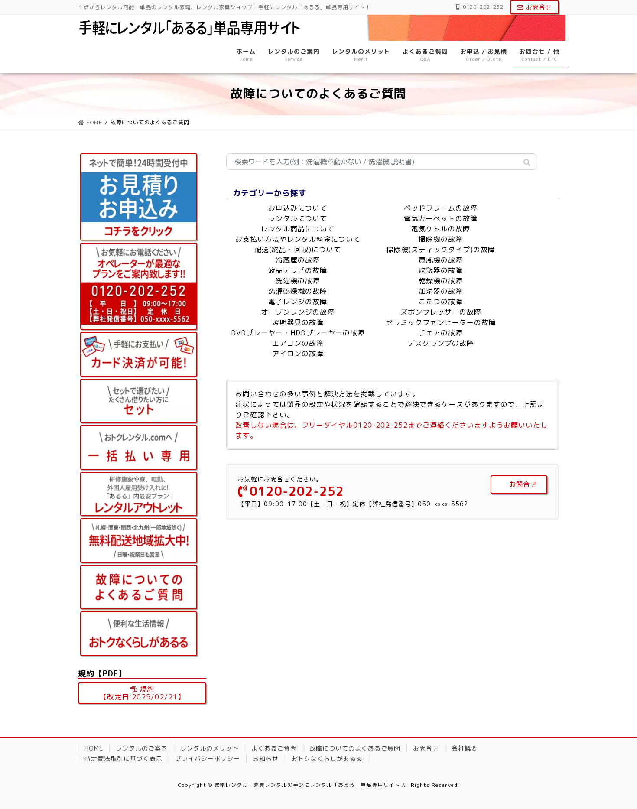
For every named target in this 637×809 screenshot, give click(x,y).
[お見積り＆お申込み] (138, 196)
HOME (93, 748)
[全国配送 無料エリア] (138, 540)
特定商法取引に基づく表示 (123, 758)
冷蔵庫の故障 (298, 260)
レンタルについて (297, 218)
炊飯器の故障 (441, 270)
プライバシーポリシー (207, 758)
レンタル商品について (298, 229)
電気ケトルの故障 (440, 229)
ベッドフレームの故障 (441, 208)
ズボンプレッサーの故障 (440, 312)
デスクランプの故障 (441, 343)
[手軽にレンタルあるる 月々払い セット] (138, 401)
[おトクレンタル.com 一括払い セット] (138, 447)
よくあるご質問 (274, 748)
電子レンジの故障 (297, 301)
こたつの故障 (441, 301)
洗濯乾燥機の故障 (297, 291)
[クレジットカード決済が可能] (138, 354)
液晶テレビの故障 (297, 270)
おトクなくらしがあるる (327, 758)
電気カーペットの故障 (441, 218)
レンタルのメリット (209, 748)
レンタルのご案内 (142, 748)
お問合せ (539, 7)
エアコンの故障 (298, 343)
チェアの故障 (441, 333)
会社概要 (465, 748)
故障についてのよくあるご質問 (354, 748)
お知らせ (266, 758)
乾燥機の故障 (441, 281)
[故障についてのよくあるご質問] (138, 587)
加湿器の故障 (441, 291)
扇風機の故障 (441, 260)
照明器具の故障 (298, 322)
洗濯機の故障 (298, 281)
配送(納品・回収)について (297, 249)
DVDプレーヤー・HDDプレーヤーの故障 (298, 333)
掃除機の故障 (441, 239)
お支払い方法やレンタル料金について (298, 239)
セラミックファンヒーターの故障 (441, 322)
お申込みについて (297, 208)
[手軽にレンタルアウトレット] (138, 494)
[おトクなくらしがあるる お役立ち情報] (138, 633)
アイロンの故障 (298, 353)
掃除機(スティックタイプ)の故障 (441, 249)
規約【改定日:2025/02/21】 (142, 693)
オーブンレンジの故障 (298, 312)
